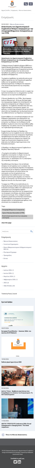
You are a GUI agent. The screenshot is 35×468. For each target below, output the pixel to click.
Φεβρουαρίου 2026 (11, 279)
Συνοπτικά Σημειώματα (11, 244)
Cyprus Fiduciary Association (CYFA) (13, 213)
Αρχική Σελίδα (5, 10)
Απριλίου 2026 (9, 276)
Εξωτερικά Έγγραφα (10, 252)
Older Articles (9, 286)
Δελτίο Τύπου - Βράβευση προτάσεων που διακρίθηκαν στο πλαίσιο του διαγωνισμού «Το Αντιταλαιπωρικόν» (17, 392)
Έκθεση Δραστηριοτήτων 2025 (11, 362)
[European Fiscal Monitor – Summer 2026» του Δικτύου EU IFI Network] (17, 316)
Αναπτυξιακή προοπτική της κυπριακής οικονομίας (14, 216)
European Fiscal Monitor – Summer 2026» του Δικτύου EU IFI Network (16, 332)
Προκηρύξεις (8, 255)
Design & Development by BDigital (11, 452)
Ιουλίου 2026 (9, 270)
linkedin (19, 462)
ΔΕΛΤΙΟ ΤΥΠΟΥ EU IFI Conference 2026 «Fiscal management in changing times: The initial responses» (16, 425)
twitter (15, 462)
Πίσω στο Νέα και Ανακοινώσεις (16, 435)
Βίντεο (6, 258)
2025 (6, 282)
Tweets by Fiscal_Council (9, 293)
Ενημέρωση (14, 10)
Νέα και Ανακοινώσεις (17, 24)
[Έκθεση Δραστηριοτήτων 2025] (17, 347)
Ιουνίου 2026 (9, 273)
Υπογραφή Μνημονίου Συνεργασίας (13, 209)
